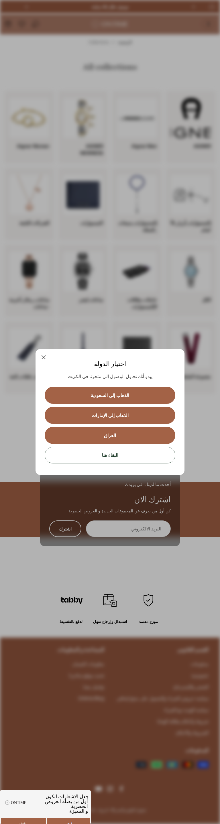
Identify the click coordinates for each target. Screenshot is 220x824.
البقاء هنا (110, 455)
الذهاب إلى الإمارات (110, 415)
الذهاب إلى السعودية (110, 395)
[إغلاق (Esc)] (43, 357)
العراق (110, 435)
